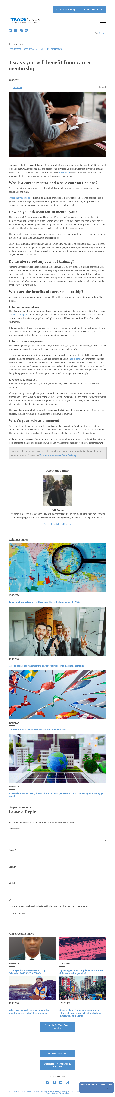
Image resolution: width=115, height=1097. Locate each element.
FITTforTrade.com (57, 1053)
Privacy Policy (64, 1093)
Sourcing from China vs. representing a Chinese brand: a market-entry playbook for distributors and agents (82, 1013)
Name (12, 850)
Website (13, 883)
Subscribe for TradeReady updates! (57, 1026)
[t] (10, 30)
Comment (15, 828)
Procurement (15, 49)
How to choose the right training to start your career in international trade (46, 666)
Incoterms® (28, 49)
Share (100, 87)
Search (102, 33)
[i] (26, 30)
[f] (15, 30)
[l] (21, 30)
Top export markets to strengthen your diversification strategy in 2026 (44, 602)
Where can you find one (20, 198)
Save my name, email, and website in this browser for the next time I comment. (48, 906)
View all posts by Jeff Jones (57, 524)
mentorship (64, 172)
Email (12, 866)
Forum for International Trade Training (57, 455)
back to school (75, 358)
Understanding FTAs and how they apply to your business (38, 729)
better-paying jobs (20, 314)
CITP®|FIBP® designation (49, 49)
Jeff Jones (17, 87)
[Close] (107, 1089)
